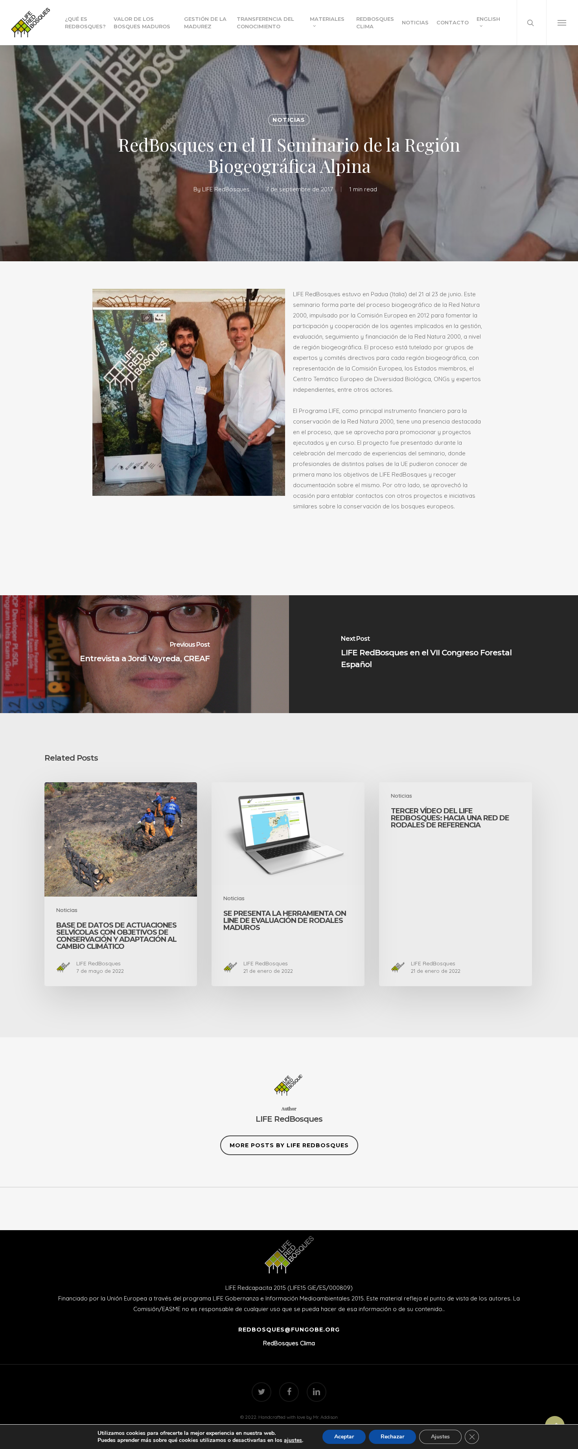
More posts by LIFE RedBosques (289, 1145)
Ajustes (440, 1436)
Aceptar (344, 1436)
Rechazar (392, 1436)
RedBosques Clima (289, 1343)
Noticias (288, 119)
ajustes (293, 1440)
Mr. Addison (325, 1417)
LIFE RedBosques (226, 189)
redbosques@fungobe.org (289, 1329)
